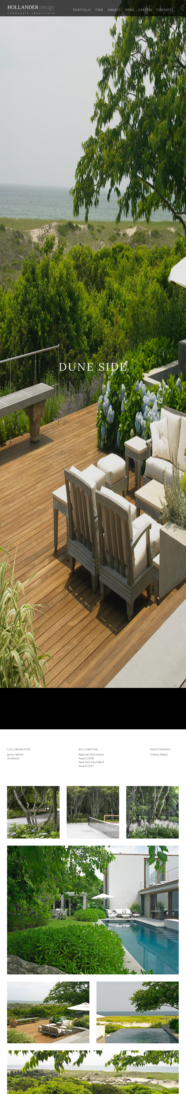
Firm (99, 10)
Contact (164, 10)
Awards (114, 10)
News (129, 10)
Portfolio (82, 10)
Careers (145, 10)
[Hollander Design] (31, 9)
